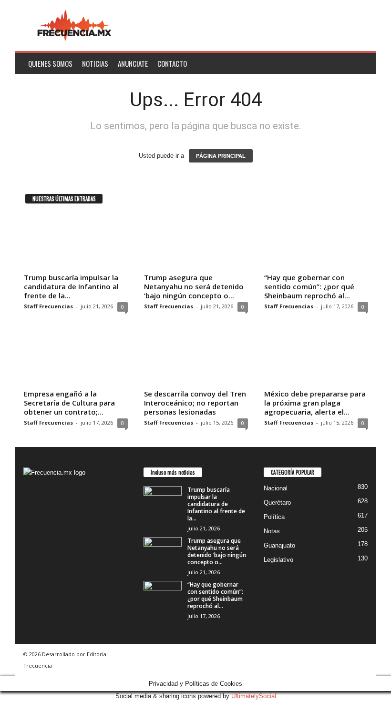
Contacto (172, 63)
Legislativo (278, 559)
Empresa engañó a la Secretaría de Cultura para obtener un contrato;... (69, 403)
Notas (272, 531)
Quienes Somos (50, 63)
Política (274, 516)
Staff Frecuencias (48, 306)
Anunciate (133, 63)
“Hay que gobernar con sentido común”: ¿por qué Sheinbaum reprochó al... (309, 286)
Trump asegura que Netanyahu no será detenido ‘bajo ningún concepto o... (194, 286)
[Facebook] (33, 537)
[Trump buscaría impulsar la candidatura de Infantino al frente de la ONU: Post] (76, 241)
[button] (361, 63)
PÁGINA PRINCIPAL (221, 156)
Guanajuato (279, 545)
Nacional (276, 488)
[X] (52, 537)
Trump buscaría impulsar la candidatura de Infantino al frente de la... (71, 286)
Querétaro (277, 502)
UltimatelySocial (253, 696)
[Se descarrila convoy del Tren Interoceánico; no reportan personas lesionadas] (196, 358)
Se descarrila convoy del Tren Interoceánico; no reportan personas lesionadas (195, 403)
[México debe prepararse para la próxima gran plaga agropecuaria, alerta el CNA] (316, 358)
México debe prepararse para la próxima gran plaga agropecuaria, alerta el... (315, 403)
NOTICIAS (95, 63)
